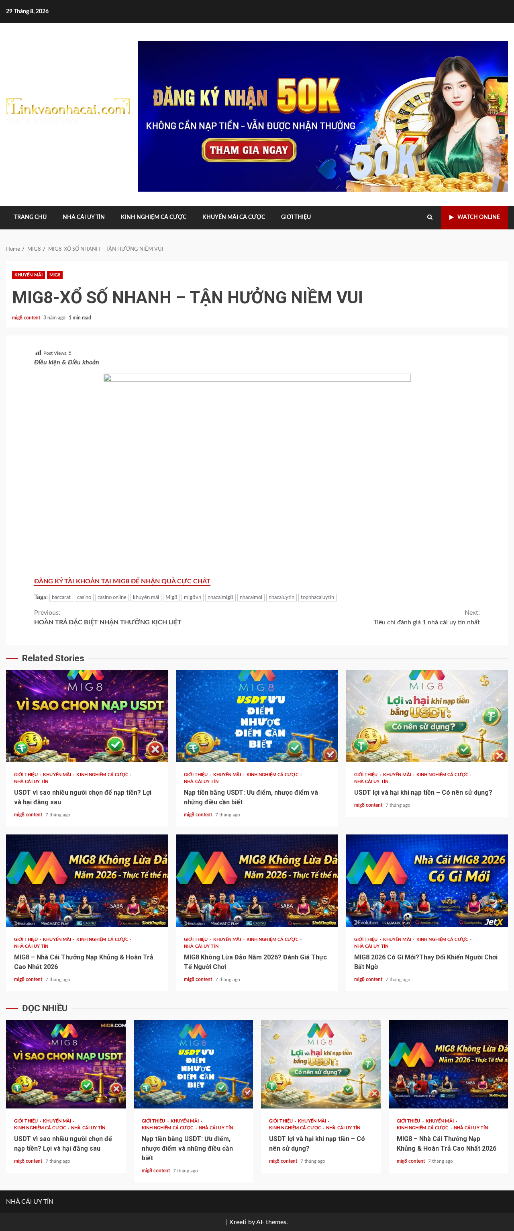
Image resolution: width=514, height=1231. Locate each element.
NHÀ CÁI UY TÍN (84, 217)
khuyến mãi (146, 597)
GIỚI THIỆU (296, 217)
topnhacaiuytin (317, 597)
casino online (112, 597)
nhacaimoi (251, 597)
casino (84, 597)
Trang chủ (30, 217)
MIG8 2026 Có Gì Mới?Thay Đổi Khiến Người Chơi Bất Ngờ (427, 880)
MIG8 (54, 275)
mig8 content (26, 317)
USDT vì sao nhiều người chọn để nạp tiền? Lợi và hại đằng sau (87, 716)
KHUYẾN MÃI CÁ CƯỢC (233, 217)
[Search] (429, 217)
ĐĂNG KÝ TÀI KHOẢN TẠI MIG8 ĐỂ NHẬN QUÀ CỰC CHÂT (122, 581)
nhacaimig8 (220, 597)
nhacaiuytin (281, 597)
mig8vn (192, 597)
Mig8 (171, 597)
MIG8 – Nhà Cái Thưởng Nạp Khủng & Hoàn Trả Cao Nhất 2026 (87, 880)
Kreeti (238, 1222)
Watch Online (478, 217)
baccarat (61, 597)
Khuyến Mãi (28, 275)
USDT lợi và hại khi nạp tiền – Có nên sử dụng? (427, 716)
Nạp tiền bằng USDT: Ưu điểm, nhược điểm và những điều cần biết (257, 716)
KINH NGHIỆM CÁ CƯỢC (153, 217)
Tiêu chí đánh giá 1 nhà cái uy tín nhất (426, 617)
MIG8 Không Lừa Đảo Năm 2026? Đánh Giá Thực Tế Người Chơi (257, 880)
